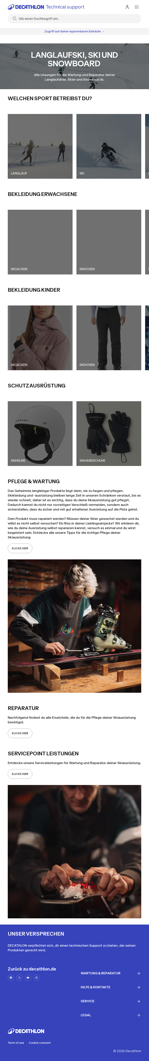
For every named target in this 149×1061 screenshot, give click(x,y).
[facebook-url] (11, 978)
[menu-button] (136, 7)
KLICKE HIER (20, 548)
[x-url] (19, 978)
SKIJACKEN (19, 269)
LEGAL (86, 1015)
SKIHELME (18, 460)
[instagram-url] (36, 978)
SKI (82, 173)
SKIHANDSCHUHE (92, 460)
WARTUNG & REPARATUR (100, 973)
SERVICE (87, 1001)
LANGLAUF (19, 173)
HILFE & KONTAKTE (95, 987)
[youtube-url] (28, 978)
